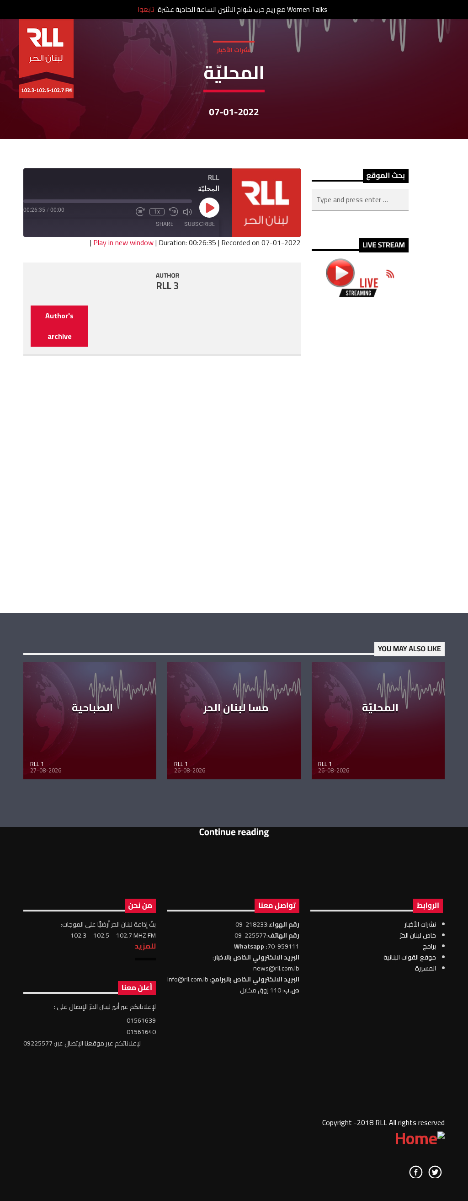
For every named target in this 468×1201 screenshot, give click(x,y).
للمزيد (145, 946)
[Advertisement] (360, 455)
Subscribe (199, 224)
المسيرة (425, 968)
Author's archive (59, 326)
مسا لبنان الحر (236, 707)
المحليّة (380, 707)
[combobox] (360, 200)
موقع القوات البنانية (409, 957)
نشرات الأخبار (234, 49)
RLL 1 (37, 763)
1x (157, 212)
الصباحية (92, 707)
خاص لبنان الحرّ (418, 935)
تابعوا (146, 9)
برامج (429, 946)
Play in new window (123, 242)
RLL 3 (167, 286)
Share (164, 224)
